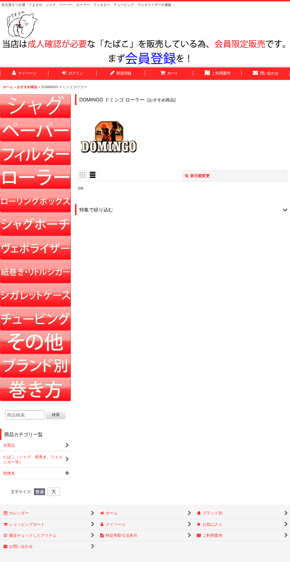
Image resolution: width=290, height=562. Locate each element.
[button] (182, 209)
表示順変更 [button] (200, 175)
